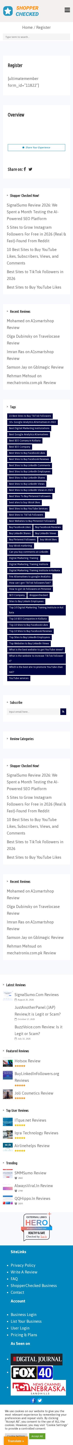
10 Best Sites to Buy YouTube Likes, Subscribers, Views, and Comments (33, 256)
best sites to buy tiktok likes (24, 502)
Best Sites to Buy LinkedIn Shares (27, 477)
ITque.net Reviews (30, 1120)
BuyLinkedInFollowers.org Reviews (37, 1077)
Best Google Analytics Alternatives (28, 434)
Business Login (23, 1314)
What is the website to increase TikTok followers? (36, 658)
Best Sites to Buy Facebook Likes (27, 452)
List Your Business (26, 1321)
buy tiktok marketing (20, 545)
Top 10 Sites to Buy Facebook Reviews (30, 631)
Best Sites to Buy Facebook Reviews (29, 459)
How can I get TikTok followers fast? (30, 582)
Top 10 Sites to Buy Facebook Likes (28, 624)
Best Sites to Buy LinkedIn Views (26, 483)
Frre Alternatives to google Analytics (29, 576)
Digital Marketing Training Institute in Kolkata (34, 570)
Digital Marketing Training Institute (28, 564)
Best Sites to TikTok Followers (26, 514)
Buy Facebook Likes (20, 527)
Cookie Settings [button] (16, 1436)
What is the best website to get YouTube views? (36, 649)
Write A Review (24, 1272)
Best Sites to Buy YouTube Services (28, 508)
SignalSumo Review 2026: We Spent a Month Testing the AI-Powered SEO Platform (33, 212)
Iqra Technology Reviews (36, 1133)
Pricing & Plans (24, 1335)
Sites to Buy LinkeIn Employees (26, 601)
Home (27, 27)
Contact (17, 1292)
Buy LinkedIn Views (45, 533)
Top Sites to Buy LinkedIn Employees (29, 637)
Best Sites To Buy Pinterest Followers (29, 496)
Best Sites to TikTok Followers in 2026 (35, 275)
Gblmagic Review (48, 367)
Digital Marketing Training (23, 558)
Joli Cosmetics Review (34, 1093)
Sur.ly (43, 1236)
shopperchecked (38, 595)
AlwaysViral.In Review (34, 1185)
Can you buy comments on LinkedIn (28, 551)
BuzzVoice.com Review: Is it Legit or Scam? (38, 1030)
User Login (20, 1328)
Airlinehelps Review (32, 1145)
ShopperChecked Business (34, 1285)
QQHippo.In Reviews (32, 1198)
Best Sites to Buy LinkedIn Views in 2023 (31, 490)
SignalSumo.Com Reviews (37, 994)
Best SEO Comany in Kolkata (24, 440)
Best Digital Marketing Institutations (29, 428)
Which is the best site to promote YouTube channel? (36, 669)
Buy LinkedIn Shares (20, 533)
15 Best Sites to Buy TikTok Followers (30, 415)
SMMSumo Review (30, 1173)
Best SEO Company (19, 446)
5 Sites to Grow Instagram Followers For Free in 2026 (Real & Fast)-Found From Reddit (36, 234)
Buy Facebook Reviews (48, 527)
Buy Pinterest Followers (22, 539)
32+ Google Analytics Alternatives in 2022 (32, 422)
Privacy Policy (23, 1265)
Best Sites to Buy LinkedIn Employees (29, 471)
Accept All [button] (37, 1436)
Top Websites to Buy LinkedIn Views (29, 643)
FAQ (14, 1279)
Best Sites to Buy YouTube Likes (34, 287)
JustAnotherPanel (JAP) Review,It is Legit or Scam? (38, 1010)
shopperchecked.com (36, 1228)
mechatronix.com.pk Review (31, 382)
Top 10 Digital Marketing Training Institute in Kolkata (36, 610)
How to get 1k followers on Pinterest (30, 588)
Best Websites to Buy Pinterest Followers (32, 520)
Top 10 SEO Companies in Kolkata (28, 618)
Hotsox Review (27, 1061)
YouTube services (18, 678)
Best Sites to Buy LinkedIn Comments (29, 465)
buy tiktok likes (48, 539)
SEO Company (17, 595)
